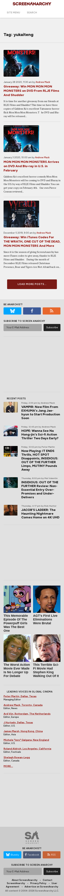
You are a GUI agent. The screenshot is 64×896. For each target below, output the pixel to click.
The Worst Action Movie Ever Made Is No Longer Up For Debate (17, 670)
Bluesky (15, 854)
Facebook (33, 854)
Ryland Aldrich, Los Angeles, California (27, 748)
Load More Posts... (32, 284)
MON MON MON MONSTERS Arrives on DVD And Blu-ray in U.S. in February (31, 166)
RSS (53, 854)
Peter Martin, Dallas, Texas (20, 696)
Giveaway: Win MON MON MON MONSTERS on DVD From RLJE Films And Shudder (31, 90)
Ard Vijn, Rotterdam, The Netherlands (27, 713)
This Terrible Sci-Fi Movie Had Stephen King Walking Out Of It (46, 670)
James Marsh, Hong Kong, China (23, 731)
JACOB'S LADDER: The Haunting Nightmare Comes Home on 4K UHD (40, 513)
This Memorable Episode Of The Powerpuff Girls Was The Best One (16, 623)
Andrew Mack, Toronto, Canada (23, 705)
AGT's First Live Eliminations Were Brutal (45, 619)
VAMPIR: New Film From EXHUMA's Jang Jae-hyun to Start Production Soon (40, 412)
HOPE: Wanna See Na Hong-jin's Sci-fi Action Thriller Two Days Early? (39, 434)
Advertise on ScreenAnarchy (41, 886)
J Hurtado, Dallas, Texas (18, 722)
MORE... (8, 766)
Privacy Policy (38, 883)
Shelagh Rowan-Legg (17, 757)
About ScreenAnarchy (24, 880)
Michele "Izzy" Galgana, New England (26, 739)
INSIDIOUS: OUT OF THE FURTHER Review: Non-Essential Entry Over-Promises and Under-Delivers (39, 489)
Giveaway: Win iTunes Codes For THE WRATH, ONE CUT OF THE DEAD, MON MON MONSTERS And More (32, 241)
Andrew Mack (43, 82)
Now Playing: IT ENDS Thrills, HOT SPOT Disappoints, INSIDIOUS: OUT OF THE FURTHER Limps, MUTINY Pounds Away (39, 460)
